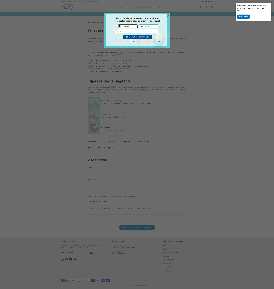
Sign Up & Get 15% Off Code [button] (137, 36)
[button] (168, 15)
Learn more (243, 16)
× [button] (269, 4)
